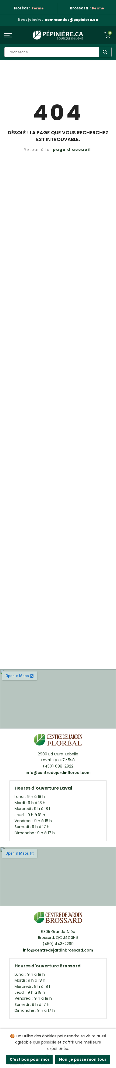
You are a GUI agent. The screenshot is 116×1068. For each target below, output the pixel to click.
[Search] (105, 52)
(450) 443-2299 (58, 943)
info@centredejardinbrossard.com (58, 950)
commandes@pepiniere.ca (71, 20)
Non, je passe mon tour (83, 1059)
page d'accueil (72, 149)
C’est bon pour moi (29, 1059)
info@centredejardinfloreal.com (58, 772)
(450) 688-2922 (58, 766)
